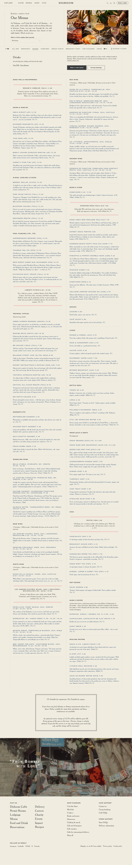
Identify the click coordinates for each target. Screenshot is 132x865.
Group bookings (96, 67)
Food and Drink (19, 823)
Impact (39, 822)
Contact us (103, 806)
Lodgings (15, 814)
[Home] (66, 3)
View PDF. (16, 65)
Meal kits (70, 809)
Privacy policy (107, 846)
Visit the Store (72, 806)
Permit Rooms (18, 810)
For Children (89, 49)
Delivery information (106, 825)
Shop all (70, 835)
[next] (105, 49)
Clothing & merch (73, 822)
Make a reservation (77, 67)
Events (39, 818)
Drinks (36, 49)
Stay (44, 3)
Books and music (73, 816)
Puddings (45, 49)
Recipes (39, 826)
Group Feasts (58, 49)
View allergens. (24, 65)
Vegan (99, 49)
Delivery (40, 806)
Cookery (70, 813)
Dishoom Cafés (18, 806)
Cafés (21, 3)
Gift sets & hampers (74, 825)
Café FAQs (103, 813)
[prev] (7, 49)
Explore (8, 3)
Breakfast (25, 49)
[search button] (107, 3)
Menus (29, 3)
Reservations (17, 827)
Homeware (71, 819)
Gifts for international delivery (78, 832)
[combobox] (26, 40)
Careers (39, 810)
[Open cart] (114, 3)
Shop (37, 3)
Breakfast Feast (73, 49)
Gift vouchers (72, 829)
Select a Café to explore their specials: (22, 37)
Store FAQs (103, 822)
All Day (15, 49)
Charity (39, 814)
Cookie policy (118, 846)
